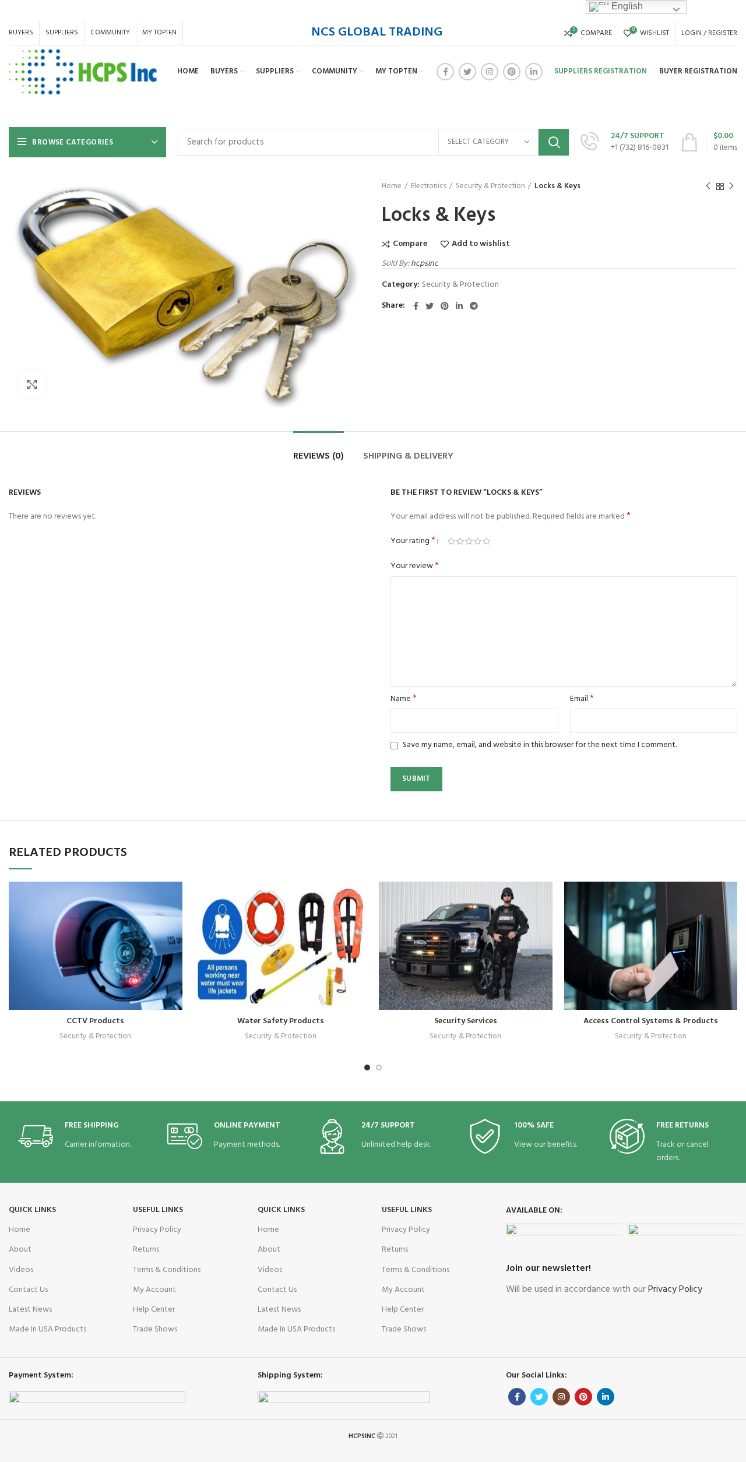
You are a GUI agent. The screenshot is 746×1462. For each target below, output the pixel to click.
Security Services (465, 1021)
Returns (146, 1249)
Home (392, 186)
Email (582, 699)
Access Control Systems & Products (650, 1021)
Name (403, 699)
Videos (21, 1270)
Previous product (708, 186)
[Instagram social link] (489, 71)
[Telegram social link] (473, 305)
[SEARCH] (554, 142)
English (626, 6)
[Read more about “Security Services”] (543, 927)
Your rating (412, 541)
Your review (414, 566)
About (20, 1249)
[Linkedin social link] (534, 71)
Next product (731, 186)
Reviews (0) (318, 456)
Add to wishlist (481, 244)
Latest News (30, 1309)
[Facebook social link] (445, 71)
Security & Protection (490, 186)
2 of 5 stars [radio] (460, 541)
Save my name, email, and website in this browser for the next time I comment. (540, 745)
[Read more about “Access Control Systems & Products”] (728, 927)
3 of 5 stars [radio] (469, 541)
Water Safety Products (280, 1021)
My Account (154, 1290)
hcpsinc (424, 263)
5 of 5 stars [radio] (486, 541)
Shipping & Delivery (408, 456)
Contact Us (28, 1290)
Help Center (154, 1309)
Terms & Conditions (166, 1270)
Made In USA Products (47, 1329)
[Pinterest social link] (511, 71)
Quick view (145, 953)
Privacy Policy (157, 1229)
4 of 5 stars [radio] (477, 541)
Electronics (428, 186)
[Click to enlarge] (32, 384)
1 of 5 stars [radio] (451, 541)
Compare (410, 244)
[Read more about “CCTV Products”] (173, 927)
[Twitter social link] (467, 71)
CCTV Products (95, 1021)
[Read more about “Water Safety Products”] (358, 927)
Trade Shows (155, 1329)
